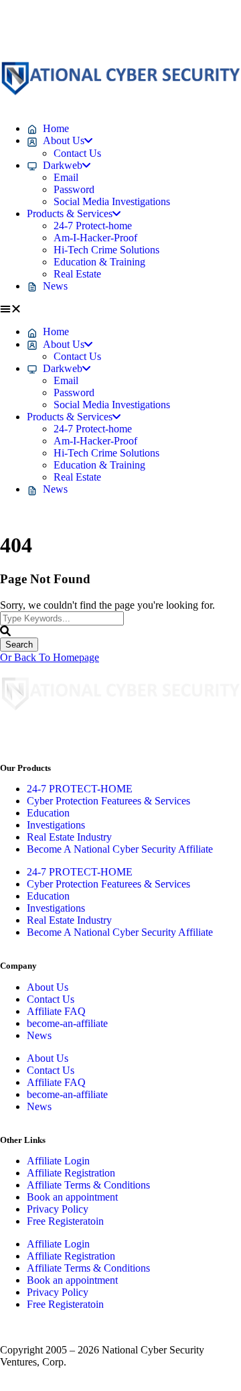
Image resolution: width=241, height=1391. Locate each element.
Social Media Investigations (112, 201)
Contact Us (77, 153)
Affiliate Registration (71, 1172)
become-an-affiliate (67, 1023)
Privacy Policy (57, 1209)
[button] (120, 309)
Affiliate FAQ (56, 1011)
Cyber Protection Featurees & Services (108, 800)
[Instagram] (89, 29)
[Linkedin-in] (53, 29)
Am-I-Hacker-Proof (95, 237)
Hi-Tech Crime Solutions (106, 249)
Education (48, 813)
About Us (47, 987)
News (39, 1035)
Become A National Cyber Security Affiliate (120, 849)
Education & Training (99, 261)
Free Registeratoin (65, 1221)
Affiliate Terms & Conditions (88, 1185)
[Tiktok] (125, 29)
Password (74, 189)
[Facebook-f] (16, 29)
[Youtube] (161, 29)
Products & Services (69, 213)
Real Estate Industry (69, 837)
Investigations (56, 825)
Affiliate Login (58, 1160)
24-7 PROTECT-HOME (80, 788)
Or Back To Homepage (49, 657)
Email (66, 177)
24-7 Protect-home (93, 225)
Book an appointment (72, 1197)
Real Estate (77, 274)
